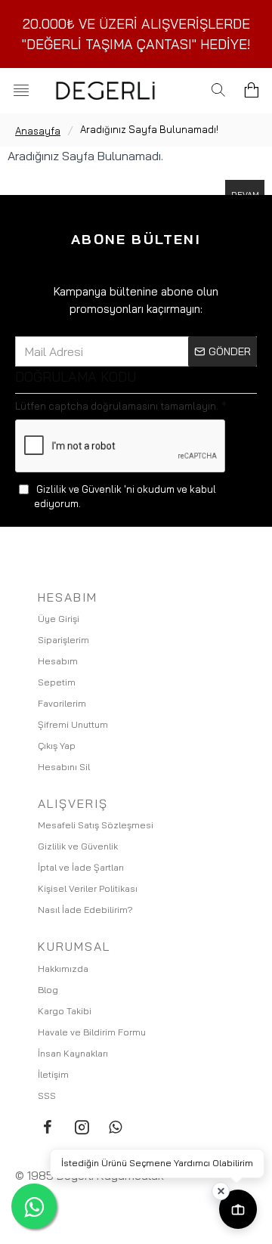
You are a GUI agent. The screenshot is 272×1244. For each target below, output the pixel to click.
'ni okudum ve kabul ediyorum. (125, 496)
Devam (245, 195)
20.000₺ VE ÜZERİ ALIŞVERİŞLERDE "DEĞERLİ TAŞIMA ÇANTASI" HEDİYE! (136, 34)
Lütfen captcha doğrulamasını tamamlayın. (116, 406)
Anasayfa (37, 131)
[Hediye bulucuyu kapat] (221, 1191)
